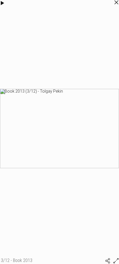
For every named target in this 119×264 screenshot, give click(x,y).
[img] (107, 260)
